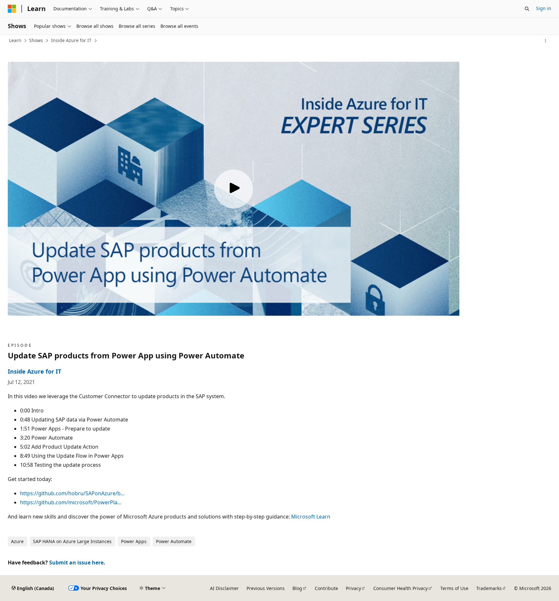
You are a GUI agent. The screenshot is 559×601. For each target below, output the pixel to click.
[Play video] (233, 188)
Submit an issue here (76, 562)
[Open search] (527, 9)
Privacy (353, 588)
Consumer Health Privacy (400, 588)
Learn (15, 40)
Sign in (543, 8)
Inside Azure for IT (71, 40)
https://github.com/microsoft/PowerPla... (70, 502)
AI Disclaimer (224, 588)
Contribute (326, 588)
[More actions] (545, 41)
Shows (36, 40)
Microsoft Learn (310, 516)
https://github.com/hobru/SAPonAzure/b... (72, 493)
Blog (297, 588)
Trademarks (489, 588)
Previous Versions (266, 588)
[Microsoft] (12, 9)
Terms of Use (454, 588)
